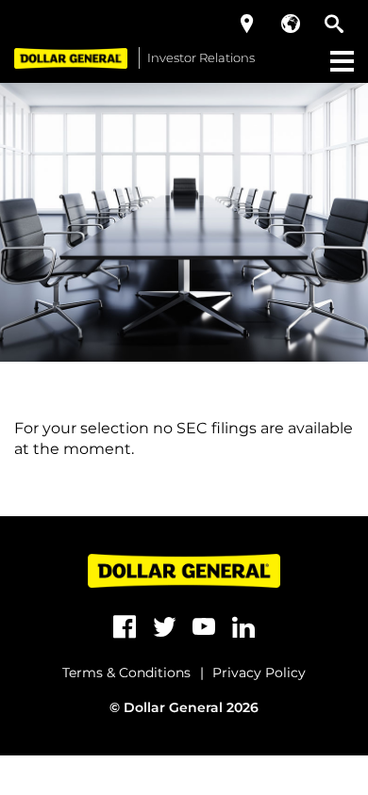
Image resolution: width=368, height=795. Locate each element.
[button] (247, 23)
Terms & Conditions (126, 672)
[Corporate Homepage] (70, 58)
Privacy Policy (259, 672)
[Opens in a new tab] (124, 627)
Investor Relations (201, 57)
